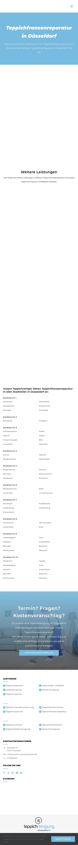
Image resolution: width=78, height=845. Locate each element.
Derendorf (44, 402)
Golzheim (7, 402)
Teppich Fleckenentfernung (20, 707)
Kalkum (43, 470)
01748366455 (12, 758)
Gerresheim (9, 512)
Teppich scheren (14, 725)
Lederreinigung (14, 690)
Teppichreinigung (51, 729)
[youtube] (17, 773)
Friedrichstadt (10, 440)
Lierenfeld (8, 527)
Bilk (41, 440)
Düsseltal (7, 421)
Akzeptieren (63, 839)
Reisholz (43, 546)
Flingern (43, 421)
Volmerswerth (10, 431)
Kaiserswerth (45, 474)
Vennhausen (45, 523)
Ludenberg (8, 508)
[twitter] (8, 773)
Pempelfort (8, 406)
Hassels (7, 542)
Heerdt (42, 455)
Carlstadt (43, 410)
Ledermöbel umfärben (53, 686)
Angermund (9, 470)
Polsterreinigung (50, 690)
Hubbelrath (44, 504)
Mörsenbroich (10, 489)
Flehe (42, 431)
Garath (42, 561)
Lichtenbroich (46, 493)
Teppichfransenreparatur (54, 712)
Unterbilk (8, 444)
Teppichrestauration (52, 725)
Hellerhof (7, 561)
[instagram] (13, 773)
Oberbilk (43, 444)
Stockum (43, 478)
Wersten (43, 550)
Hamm (6, 436)
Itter (41, 538)
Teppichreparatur (14, 686)
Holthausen (9, 550)
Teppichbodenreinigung (18, 729)
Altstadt (7, 410)
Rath (41, 489)
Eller (41, 527)
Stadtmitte (44, 406)
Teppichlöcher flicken (53, 707)
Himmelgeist (9, 538)
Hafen (42, 436)
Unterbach (8, 523)
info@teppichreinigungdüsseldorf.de (22, 754)
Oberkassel (44, 459)
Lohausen (8, 478)
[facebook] (4, 773)
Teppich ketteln (14, 694)
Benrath (7, 546)
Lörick (6, 455)
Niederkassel (9, 459)
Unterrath (8, 493)
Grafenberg (44, 508)
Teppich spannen (14, 712)
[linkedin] (21, 773)
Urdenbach (44, 542)
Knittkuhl (8, 504)
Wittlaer (7, 474)
